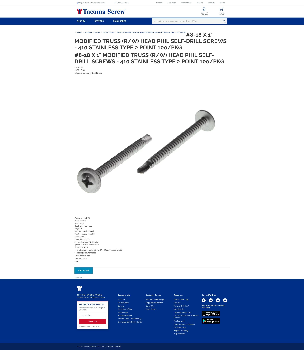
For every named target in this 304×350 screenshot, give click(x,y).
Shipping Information (154, 303)
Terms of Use (123, 312)
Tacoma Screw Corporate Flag (129, 319)
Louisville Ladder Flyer (182, 312)
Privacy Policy (123, 303)
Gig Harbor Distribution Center (130, 322)
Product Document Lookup (184, 324)
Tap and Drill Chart (181, 306)
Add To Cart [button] (83, 270)
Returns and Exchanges (155, 299)
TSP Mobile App (180, 327)
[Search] (225, 21)
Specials (211, 3)
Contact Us (150, 306)
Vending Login (179, 321)
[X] (225, 300)
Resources (178, 295)
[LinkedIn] (211, 300)
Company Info (124, 295)
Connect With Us (209, 295)
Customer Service (153, 295)
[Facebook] (204, 300)
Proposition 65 (179, 334)
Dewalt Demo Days (181, 299)
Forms (222, 3)
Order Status (186, 3)
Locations (172, 3)
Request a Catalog (181, 330)
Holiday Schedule (125, 315)
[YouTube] (218, 300)
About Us (121, 299)
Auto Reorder (179, 309)
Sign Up (93, 322)
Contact (159, 3)
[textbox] (189, 21)
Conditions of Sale (125, 309)
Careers (200, 3)
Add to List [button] (78, 277)
